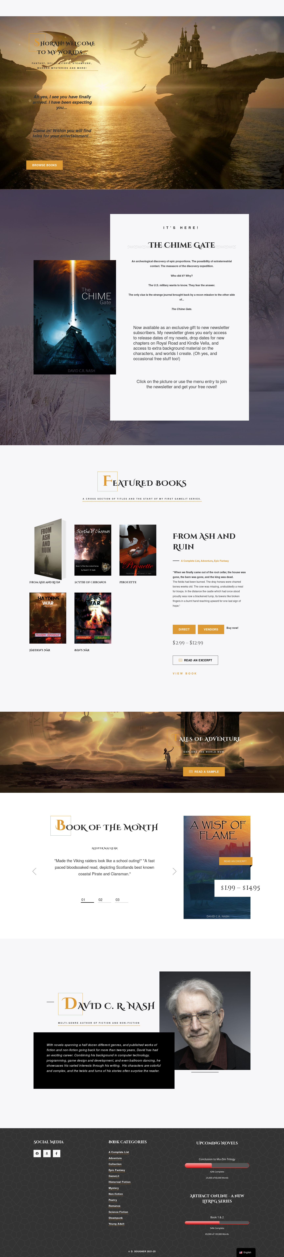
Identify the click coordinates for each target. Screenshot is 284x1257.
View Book (185, 673)
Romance (114, 1206)
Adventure (207, 561)
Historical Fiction (120, 1182)
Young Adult (116, 1223)
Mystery (114, 1188)
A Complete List (190, 561)
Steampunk (116, 1218)
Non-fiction (116, 1194)
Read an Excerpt (198, 660)
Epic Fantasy (221, 561)
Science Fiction (118, 1212)
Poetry (113, 1200)
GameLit (114, 1176)
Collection (115, 1164)
